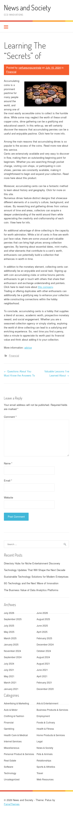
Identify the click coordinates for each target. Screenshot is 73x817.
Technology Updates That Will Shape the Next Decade (34, 570)
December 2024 (45, 644)
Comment (10, 417)
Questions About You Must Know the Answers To (19, 373)
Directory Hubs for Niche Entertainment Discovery (32, 563)
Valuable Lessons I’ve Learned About (56, 373)
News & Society (45, 747)
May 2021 (9, 676)
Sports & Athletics (46, 766)
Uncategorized (11, 779)
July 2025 (9, 625)
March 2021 (10, 682)
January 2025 (11, 644)
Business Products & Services (52, 709)
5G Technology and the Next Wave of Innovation (31, 583)
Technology (10, 773)
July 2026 (9, 612)
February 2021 (44, 682)
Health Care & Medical (16, 735)
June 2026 (42, 612)
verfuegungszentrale (29, 67)
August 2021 (43, 663)
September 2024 (13, 657)
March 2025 (10, 638)
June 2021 (42, 669)
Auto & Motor (11, 709)
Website (8, 497)
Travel (40, 773)
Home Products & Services (51, 735)
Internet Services (13, 741)
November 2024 (12, 650)
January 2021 (11, 688)
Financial (11, 71)
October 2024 (44, 650)
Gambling (9, 728)
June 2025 (42, 625)
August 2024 (43, 657)
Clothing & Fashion (14, 716)
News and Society (27, 7)
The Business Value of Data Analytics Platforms (31, 590)
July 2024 (9, 663)
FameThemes (11, 804)
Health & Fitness (45, 728)
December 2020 (45, 688)
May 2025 (9, 631)
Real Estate (10, 760)
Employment (43, 716)
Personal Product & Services (19, 754)
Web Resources (45, 779)
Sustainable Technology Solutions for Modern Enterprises (36, 576)
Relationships (44, 760)
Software (8, 766)
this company (45, 287)
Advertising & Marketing (16, 703)
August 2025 (43, 619)
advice (28, 347)
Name (8, 463)
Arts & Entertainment (47, 703)
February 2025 (44, 638)
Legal (40, 741)
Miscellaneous (11, 747)
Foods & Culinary (46, 722)
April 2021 (42, 676)
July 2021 (9, 669)
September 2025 (13, 619)
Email (8, 480)
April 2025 (42, 631)
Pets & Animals (45, 754)
